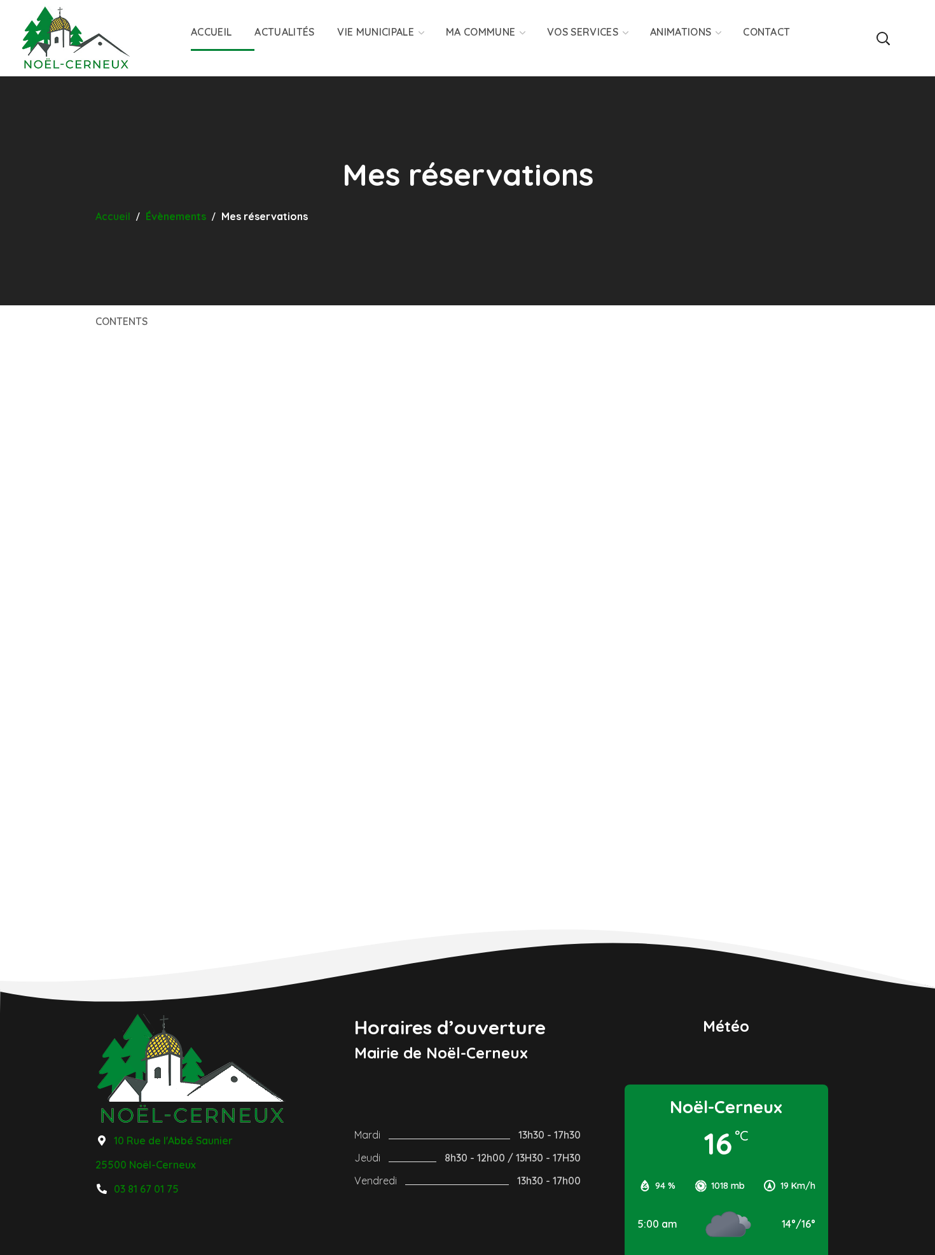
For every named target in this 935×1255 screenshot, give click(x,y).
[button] (882, 38)
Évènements (176, 216)
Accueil (112, 216)
